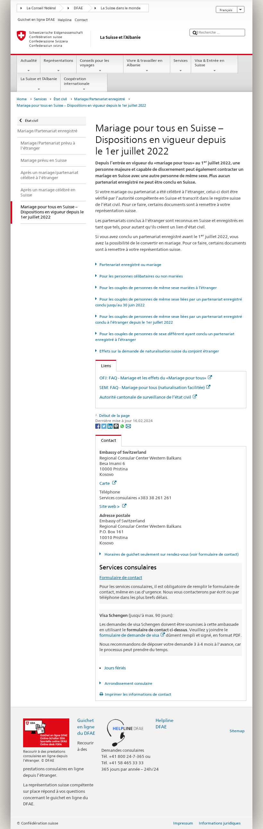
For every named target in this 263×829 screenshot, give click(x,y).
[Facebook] (98, 426)
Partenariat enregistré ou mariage (130, 264)
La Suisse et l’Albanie (39, 78)
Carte (105, 483)
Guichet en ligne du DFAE (86, 726)
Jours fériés (115, 667)
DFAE (78, 8)
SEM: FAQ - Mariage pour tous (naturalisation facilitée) (152, 387)
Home (22, 99)
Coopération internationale (76, 81)
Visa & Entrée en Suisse (209, 62)
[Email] (128, 426)
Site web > (110, 506)
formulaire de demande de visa (129, 635)
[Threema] (117, 426)
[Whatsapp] (123, 426)
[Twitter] (104, 426)
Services (181, 60)
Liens (103, 365)
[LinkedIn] (110, 426)
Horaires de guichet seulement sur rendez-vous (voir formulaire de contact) (171, 554)
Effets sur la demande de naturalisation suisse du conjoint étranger (159, 351)
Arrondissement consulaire (128, 683)
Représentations (58, 60)
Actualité (29, 60)
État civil (60, 99)
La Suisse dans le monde (120, 8)
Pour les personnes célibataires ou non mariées (140, 276)
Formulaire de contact (120, 577)
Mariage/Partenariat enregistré (99, 99)
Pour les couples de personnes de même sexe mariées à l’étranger (157, 287)
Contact (106, 440)
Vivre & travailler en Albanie (144, 62)
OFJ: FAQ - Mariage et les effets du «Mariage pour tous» (152, 377)
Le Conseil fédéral (41, 8)
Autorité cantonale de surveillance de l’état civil (145, 397)
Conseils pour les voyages (94, 62)
